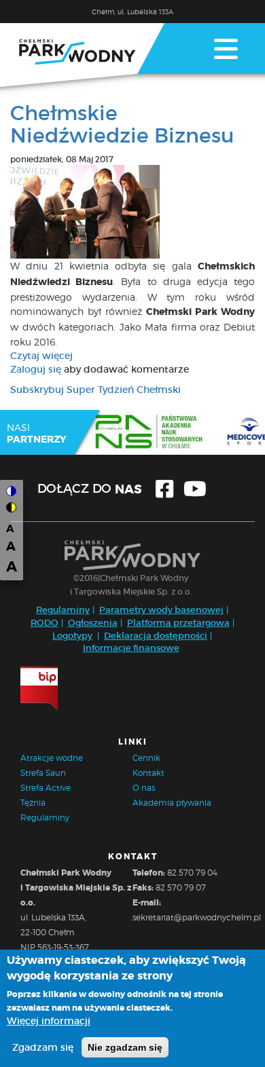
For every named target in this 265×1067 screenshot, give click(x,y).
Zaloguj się (35, 369)
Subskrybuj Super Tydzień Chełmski (95, 389)
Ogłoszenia (93, 623)
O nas (143, 788)
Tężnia (33, 803)
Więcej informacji (48, 1021)
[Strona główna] (82, 55)
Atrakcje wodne (51, 758)
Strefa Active (45, 788)
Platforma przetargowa (178, 623)
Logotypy (72, 635)
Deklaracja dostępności (155, 635)
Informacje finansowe (131, 648)
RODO (44, 623)
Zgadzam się (42, 1047)
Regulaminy (63, 610)
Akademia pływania (171, 803)
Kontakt (148, 773)
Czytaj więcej (41, 356)
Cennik (146, 758)
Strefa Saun (43, 773)
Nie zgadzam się (125, 1047)
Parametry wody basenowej (161, 610)
